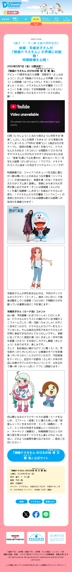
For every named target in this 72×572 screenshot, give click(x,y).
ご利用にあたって (14, 565)
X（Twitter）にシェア (26, 514)
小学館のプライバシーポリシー (52, 565)
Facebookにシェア (35, 514)
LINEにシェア (45, 514)
